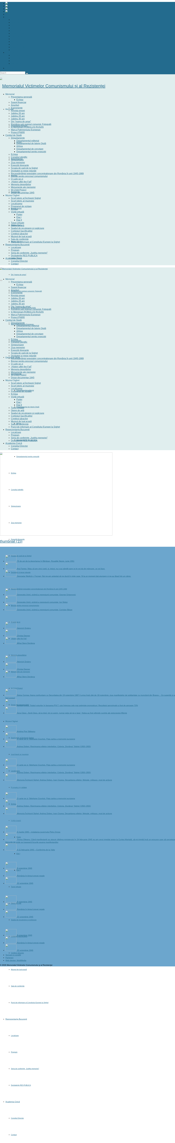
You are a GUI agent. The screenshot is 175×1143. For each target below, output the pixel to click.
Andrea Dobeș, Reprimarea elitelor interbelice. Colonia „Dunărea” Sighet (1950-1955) (54, 746)
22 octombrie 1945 (25, 883)
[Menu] (1, 280)
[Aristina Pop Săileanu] (11, 731)
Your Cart (14, 68)
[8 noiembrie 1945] (11, 868)
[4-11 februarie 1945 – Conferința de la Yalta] (11, 850)
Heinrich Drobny (24, 628)
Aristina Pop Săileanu (26, 731)
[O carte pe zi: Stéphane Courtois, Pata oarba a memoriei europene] (11, 739)
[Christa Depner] (11, 636)
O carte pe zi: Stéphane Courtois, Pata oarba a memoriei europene (46, 739)
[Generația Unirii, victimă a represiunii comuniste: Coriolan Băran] (11, 610)
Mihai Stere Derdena (26, 643)
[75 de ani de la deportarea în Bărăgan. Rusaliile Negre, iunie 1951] (11, 561)
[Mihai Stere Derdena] (11, 643)
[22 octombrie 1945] (11, 883)
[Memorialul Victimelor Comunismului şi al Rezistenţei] (87, 86)
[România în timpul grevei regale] (11, 876)
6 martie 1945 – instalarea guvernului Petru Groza (38, 832)
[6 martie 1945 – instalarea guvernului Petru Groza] (11, 832)
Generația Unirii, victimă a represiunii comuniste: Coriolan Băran (44, 610)
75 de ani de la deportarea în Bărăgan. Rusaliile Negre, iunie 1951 (45, 561)
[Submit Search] (27, 73)
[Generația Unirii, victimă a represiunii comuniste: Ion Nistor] (11, 602)
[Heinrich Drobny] (11, 628)
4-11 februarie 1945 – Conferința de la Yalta (36, 850)
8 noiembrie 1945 (24, 868)
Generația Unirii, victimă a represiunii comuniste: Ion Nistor (42, 602)
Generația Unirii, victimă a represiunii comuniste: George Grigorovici (46, 595)
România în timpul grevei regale (31, 876)
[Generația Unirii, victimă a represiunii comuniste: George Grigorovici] (11, 595)
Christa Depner (23, 636)
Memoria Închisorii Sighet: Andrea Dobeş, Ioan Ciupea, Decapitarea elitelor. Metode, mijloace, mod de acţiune (64, 780)
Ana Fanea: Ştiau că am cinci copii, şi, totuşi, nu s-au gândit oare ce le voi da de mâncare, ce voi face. (61, 569)
